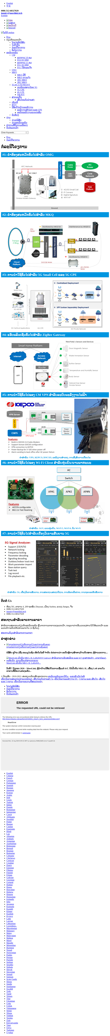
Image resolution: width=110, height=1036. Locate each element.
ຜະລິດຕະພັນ (12, 52)
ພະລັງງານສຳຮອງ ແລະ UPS (29, 110)
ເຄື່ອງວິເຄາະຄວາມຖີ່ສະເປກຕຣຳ (28, 681)
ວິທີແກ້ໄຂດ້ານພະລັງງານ (22, 107)
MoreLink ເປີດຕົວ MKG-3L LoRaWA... (23, 663)
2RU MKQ (22, 82)
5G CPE (20, 90)
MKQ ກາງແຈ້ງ (23, 77)
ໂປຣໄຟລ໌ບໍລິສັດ (18, 42)
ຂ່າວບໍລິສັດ (16, 120)
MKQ (14, 72)
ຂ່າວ (8, 117)
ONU (14, 70)
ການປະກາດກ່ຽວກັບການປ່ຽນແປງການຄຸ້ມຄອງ (27, 647)
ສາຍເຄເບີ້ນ (17, 97)
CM (13, 55)
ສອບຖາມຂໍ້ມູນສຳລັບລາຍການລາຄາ (16, 633)
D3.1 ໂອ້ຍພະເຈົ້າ (24, 67)
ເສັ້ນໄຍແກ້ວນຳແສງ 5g (43, 679)
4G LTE (20, 92)
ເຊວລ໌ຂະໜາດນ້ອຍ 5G (27, 87)
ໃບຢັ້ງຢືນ (16, 45)
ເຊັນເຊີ (15, 102)
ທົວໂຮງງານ (17, 50)
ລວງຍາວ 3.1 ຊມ (24, 62)
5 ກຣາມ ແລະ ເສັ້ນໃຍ (88, 679)
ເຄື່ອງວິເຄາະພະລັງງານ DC (66, 679)
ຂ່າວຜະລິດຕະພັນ (19, 122)
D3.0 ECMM (23, 60)
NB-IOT (21, 94)
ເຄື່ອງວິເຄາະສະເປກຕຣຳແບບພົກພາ (16, 679)
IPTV (14, 105)
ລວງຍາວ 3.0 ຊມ (24, 57)
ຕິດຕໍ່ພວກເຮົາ (12, 128)
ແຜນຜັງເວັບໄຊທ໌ (77, 676)
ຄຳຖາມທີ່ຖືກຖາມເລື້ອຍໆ (17, 125)
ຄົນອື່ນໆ (15, 115)
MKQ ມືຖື (21, 75)
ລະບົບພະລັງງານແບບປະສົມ (29, 112)
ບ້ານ (8, 37)
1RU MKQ (22, 80)
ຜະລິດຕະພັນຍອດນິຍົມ (58, 676)
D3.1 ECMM (23, 65)
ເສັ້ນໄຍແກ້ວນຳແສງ (25, 100)
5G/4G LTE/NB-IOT (21, 85)
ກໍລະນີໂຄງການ (18, 47)
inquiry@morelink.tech (11, 13)
